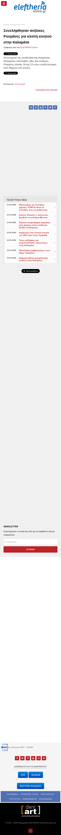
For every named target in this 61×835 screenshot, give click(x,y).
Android (35, 774)
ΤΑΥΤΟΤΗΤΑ (15, 799)
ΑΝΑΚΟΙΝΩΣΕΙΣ (30, 799)
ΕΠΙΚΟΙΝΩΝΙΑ (45, 799)
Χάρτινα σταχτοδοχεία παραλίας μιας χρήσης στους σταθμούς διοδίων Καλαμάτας (34, 225)
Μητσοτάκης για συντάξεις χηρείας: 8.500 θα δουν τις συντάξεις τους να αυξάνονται (33, 207)
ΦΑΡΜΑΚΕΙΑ (12, 794)
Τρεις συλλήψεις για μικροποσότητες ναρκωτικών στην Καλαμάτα (33, 242)
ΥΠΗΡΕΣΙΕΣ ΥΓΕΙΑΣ (29, 794)
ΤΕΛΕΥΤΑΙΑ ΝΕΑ (17, 199)
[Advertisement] (30, 352)
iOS (23, 774)
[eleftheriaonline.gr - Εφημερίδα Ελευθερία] (30, 7)
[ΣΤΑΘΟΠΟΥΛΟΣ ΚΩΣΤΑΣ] (30, 811)
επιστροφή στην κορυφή (46, 89)
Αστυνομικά (20, 84)
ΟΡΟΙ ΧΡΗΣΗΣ (47, 794)
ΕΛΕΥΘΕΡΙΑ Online (29, 47)
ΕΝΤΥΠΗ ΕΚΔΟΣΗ (30, 786)
